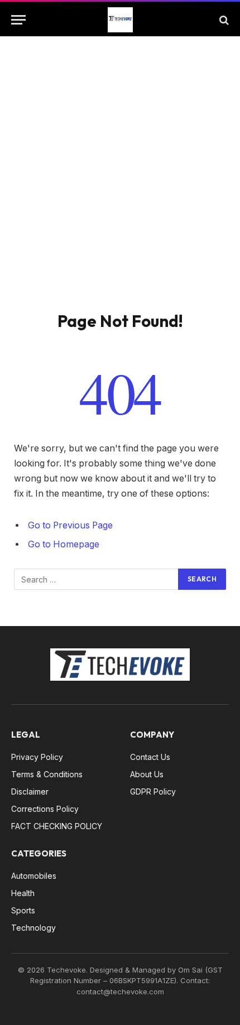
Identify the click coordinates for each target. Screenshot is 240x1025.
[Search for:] (96, 579)
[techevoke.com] (120, 20)
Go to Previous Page (70, 525)
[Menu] (18, 19)
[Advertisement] (120, 185)
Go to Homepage (63, 544)
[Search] (223, 19)
